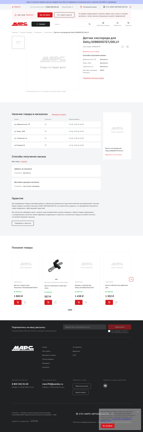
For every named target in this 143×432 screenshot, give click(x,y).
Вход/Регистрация (103, 25)
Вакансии (76, 351)
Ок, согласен (107, 426)
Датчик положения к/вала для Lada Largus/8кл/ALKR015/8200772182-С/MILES (56, 287)
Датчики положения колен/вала (56, 282)
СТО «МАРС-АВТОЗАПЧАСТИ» (117, 7)
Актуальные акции (90, 7)
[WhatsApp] (126, 49)
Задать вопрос (80, 392)
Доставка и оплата (49, 355)
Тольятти (24, 161)
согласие (117, 331)
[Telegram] (116, 49)
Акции (44, 347)
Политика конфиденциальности (84, 422)
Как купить (46, 351)
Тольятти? (29, 15)
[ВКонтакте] (120, 49)
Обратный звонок (81, 386)
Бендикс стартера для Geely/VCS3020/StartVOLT (84, 286)
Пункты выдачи (48, 359)
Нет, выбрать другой (64, 15)
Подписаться (119, 327)
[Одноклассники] (123, 49)
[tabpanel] (26, 279)
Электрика (18, 282)
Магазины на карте (59, 114)
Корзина (128, 25)
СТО (74, 355)
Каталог (42, 24)
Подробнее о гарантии (23, 223)
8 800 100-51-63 (52, 7)
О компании (77, 347)
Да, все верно (45, 15)
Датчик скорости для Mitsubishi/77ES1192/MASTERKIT (26, 286)
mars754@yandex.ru (52, 384)
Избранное (117, 25)
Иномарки (46, 363)
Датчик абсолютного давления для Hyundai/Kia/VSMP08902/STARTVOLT (117, 286)
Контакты (45, 367)
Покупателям (66, 7)
